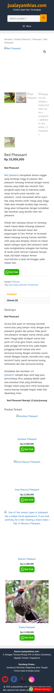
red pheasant (32, 284)
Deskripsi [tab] (12, 294)
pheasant (22, 284)
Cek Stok (13, 272)
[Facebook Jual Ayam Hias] (14, 680)
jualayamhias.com (27, 5)
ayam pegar (13, 284)
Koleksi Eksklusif (22, 39)
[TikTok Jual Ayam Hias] (22, 680)
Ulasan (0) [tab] (12, 300)
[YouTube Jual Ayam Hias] (5, 680)
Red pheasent (11, 175)
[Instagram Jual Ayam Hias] (31, 680)
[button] (44, 51)
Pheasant (37, 39)
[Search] (43, 18)
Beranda (8, 39)
